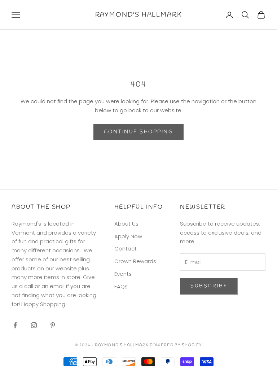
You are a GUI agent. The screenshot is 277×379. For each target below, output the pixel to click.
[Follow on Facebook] (15, 325)
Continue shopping (138, 131)
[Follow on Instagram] (34, 325)
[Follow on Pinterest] (52, 325)
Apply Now (128, 236)
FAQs (121, 286)
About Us (126, 223)
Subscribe (209, 286)
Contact (125, 248)
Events (123, 274)
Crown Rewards (135, 261)
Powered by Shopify (176, 345)
